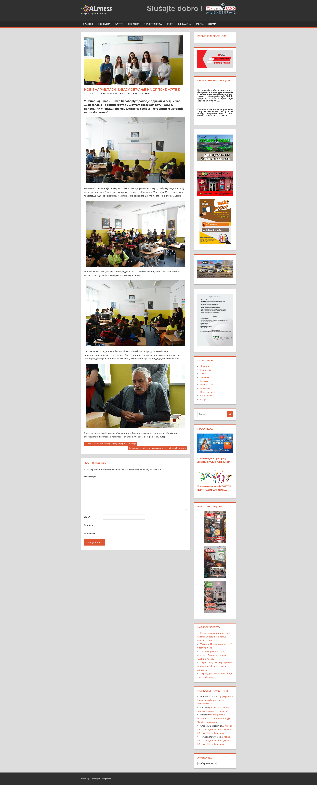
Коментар (90, 476)
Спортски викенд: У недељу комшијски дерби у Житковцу (111, 444)
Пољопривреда (153, 24)
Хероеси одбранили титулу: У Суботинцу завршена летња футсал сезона (213, 637)
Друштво (88, 24)
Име (87, 516)
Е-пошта (89, 525)
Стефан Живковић (109, 93)
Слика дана (184, 24)
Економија (104, 24)
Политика (133, 24)
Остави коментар (142, 93)
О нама (212, 24)
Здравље (204, 377)
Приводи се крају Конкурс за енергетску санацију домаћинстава (156, 448)
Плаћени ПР (206, 384)
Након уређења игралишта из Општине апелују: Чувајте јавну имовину (213, 718)
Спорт (169, 24)
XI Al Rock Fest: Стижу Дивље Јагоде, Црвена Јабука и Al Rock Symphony (214, 729)
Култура (119, 24)
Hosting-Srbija (105, 778)
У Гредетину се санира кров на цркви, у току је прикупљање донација (214, 666)
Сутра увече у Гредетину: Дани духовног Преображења (215, 700)
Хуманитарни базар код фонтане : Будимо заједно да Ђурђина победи (211, 655)
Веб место (89, 533)
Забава (200, 24)
